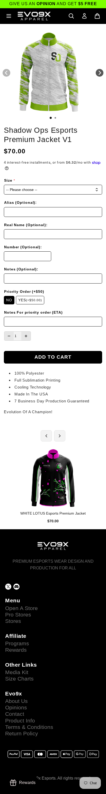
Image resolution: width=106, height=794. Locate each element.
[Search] (71, 16)
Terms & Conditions (29, 727)
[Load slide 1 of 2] (50, 118)
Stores (13, 621)
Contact (14, 714)
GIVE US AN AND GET (53, 4)
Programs (17, 643)
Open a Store (21, 608)
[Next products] (59, 436)
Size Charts (19, 679)
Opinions (16, 707)
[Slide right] (99, 73)
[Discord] (16, 587)
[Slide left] (6, 73)
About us (16, 701)
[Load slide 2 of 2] (55, 118)
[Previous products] (46, 436)
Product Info (20, 721)
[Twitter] (8, 587)
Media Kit (16, 672)
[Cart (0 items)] (97, 16)
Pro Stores (18, 615)
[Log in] (84, 16)
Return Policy (21, 733)
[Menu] (9, 16)
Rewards (16, 650)
